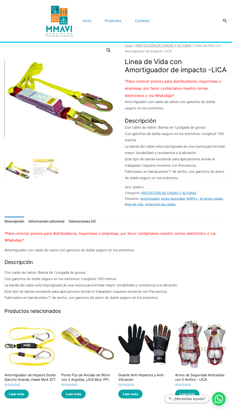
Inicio (87, 21)
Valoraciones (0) (82, 221)
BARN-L (192, 198)
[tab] (14, 221)
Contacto (142, 21)
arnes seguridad (173, 198)
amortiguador (150, 198)
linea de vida (134, 204)
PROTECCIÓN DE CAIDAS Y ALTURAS (163, 45)
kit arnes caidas (211, 198)
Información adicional (46, 221)
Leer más (16, 394)
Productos (113, 21)
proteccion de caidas (160, 204)
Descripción (14, 221)
